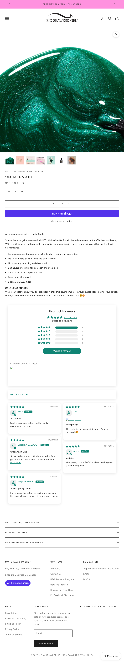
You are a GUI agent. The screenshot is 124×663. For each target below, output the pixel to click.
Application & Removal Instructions (101, 568)
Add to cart (62, 203)
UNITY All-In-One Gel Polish (24, 171)
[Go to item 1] (9, 160)
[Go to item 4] (40, 160)
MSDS (86, 579)
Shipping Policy (13, 623)
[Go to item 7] (71, 160)
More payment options (62, 221)
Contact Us (56, 573)
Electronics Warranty (15, 618)
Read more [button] (15, 462)
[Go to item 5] (51, 160)
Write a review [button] (62, 351)
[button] (44, 327)
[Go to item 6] (61, 160)
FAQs (86, 573)
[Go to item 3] (30, 160)
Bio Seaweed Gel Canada (23, 574)
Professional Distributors (63, 595)
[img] (17, 407)
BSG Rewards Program (62, 579)
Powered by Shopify (80, 655)
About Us (55, 568)
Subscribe (45, 643)
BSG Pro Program (59, 584)
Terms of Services (14, 634)
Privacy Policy (12, 629)
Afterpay (35, 568)
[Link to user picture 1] (90, 419)
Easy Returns (11, 613)
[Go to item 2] (20, 160)
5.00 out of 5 (70, 317)
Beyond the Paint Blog (61, 590)
